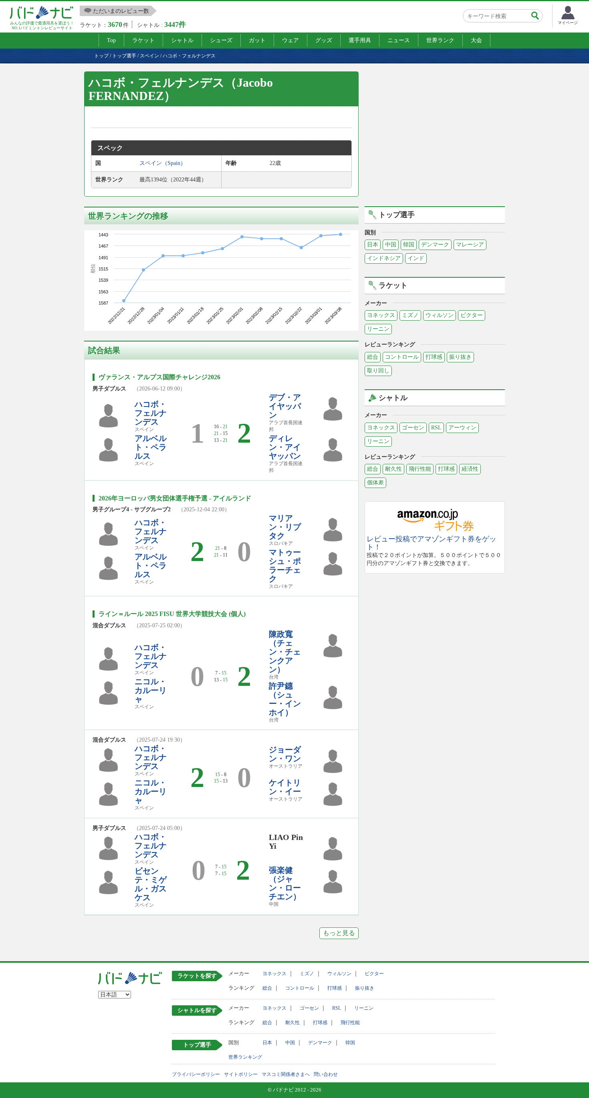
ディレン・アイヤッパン (285, 447)
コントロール (402, 357)
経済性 (470, 469)
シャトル (182, 40)
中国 (390, 245)
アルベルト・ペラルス (151, 447)
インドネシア (384, 258)
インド (415, 258)
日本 (372, 245)
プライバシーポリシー (196, 1074)
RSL (436, 428)
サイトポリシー (241, 1074)
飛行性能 (420, 469)
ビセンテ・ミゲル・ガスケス (151, 884)
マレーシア (470, 245)
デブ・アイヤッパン (285, 406)
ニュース (398, 40)
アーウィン (462, 428)
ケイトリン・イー (285, 787)
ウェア (290, 40)
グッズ (323, 40)
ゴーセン (413, 428)
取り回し (378, 371)
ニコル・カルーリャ (151, 690)
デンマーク (435, 245)
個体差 (375, 483)
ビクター (471, 315)
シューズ (221, 40)
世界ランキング (245, 1057)
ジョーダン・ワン (285, 754)
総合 (372, 357)
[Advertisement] (434, 137)
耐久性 (393, 469)
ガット (257, 40)
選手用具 (360, 40)
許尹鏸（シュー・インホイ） (285, 699)
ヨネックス (381, 315)
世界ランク (440, 40)
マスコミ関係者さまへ (286, 1074)
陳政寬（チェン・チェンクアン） (285, 652)
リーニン (378, 329)
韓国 (408, 245)
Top (111, 40)
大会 (476, 40)
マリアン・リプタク (285, 527)
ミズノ (410, 315)
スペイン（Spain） (162, 163)
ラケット (143, 40)
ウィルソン (440, 315)
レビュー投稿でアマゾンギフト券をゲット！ (431, 543)
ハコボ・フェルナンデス (151, 413)
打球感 (434, 357)
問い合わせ (326, 1074)
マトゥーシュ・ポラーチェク (285, 565)
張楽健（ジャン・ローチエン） (285, 883)
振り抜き (460, 357)
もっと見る (339, 932)
